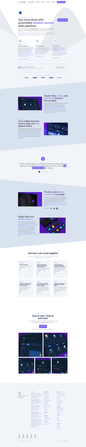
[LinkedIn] (20, 397)
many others (24, 136)
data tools (61, 49)
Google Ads (59, 109)
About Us (58, 420)
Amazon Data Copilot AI (35, 393)
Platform (38, 2)
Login (67, 2)
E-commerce (59, 400)
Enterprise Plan (25, 32)
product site (22, 35)
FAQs (58, 419)
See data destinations (22, 59)
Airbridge (58, 404)
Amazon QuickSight (59, 52)
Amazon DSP (46, 398)
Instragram (46, 404)
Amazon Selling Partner (54, 107)
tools (30, 232)
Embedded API (60, 402)
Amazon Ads (46, 397)
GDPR (65, 441)
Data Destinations (47, 419)
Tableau (57, 50)
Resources (59, 415)
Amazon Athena (25, 56)
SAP (39, 134)
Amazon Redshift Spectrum (27, 53)
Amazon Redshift (47, 203)
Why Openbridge (31, 2)
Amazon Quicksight (34, 134)
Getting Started (60, 410)
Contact (58, 428)
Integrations (46, 417)
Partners (48, 2)
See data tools (55, 57)
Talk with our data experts (34, 35)
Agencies (58, 397)
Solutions (43, 2)
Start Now (42, 326)
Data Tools (46, 420)
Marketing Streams (47, 400)
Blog (58, 425)
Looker (54, 52)
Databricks (26, 52)
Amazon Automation (61, 395)
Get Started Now (62, 19)
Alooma (38, 34)
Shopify (50, 110)
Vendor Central (47, 395)
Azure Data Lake (56, 204)
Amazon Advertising (52, 109)
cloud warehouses (51, 112)
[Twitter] (18, 397)
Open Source (46, 422)
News (58, 417)
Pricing (53, 2)
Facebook (46, 409)
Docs (58, 426)
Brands (58, 398)
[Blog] (21, 397)
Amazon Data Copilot (61, 393)
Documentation (60, 67)
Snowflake (27, 54)
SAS (19, 136)
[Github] (23, 397)
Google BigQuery (21, 54)
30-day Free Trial (61, 2)
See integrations (38, 56)
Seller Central (46, 393)
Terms (58, 441)
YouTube (45, 411)
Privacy (61, 441)
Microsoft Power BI (62, 50)
